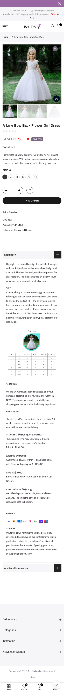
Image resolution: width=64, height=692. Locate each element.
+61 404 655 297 (19, 10)
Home (5, 37)
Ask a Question (10, 212)
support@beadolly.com (44, 10)
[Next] (56, 74)
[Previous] (7, 74)
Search (33, 677)
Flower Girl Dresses (23, 230)
